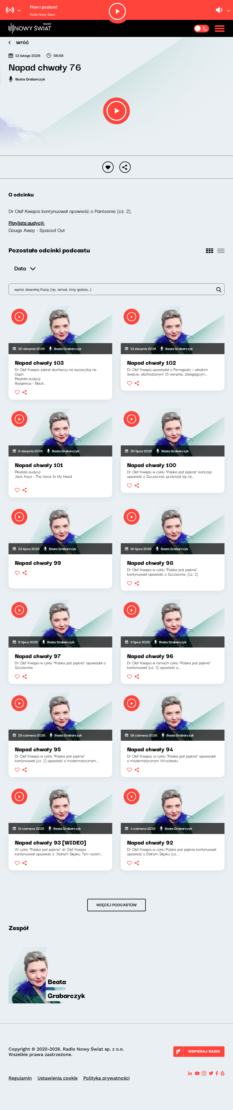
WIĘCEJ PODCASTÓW (116, 904)
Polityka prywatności (106, 1078)
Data (20, 268)
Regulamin (20, 1078)
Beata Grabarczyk (30, 79)
